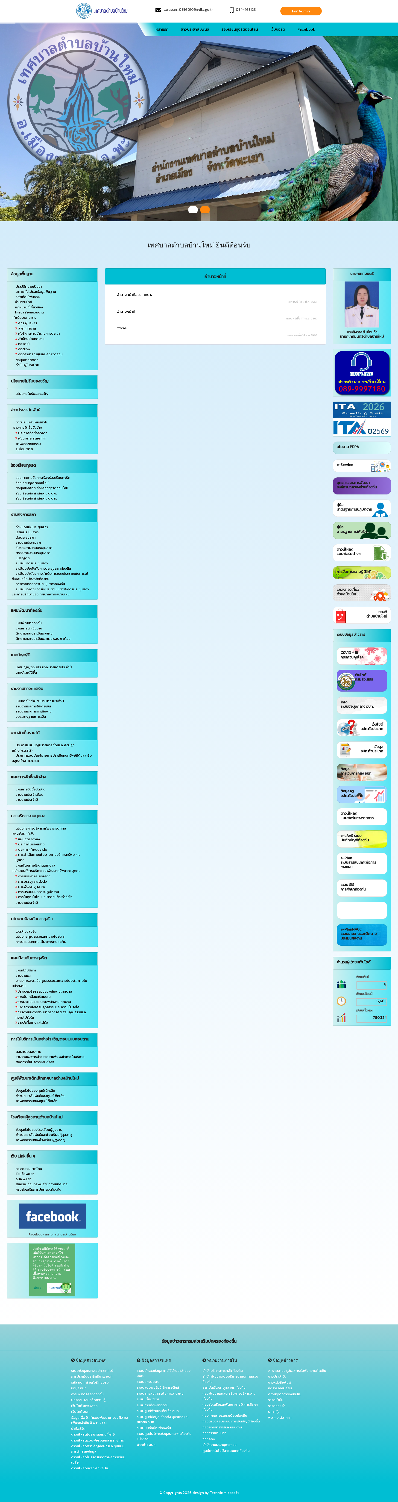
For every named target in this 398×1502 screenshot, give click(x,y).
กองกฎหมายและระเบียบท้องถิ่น (224, 1415)
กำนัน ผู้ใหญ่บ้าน (27, 365)
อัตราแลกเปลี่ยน (280, 1388)
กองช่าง (24, 349)
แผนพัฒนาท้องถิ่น (29, 623)
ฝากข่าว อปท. (146, 1444)
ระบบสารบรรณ (148, 1381)
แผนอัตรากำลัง (29, 839)
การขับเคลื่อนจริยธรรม (34, 996)
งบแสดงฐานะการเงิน (31, 716)
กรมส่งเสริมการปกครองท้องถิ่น (38, 1189)
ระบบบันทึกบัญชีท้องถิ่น (154, 1427)
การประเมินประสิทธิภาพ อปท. (92, 1376)
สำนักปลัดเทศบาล (31, 338)
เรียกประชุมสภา (27, 532)
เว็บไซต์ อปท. (80, 1411)
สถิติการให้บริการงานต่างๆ (35, 1062)
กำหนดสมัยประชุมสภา (32, 527)
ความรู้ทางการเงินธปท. (284, 1394)
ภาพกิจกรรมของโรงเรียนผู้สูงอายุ (40, 1140)
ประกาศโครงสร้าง (31, 844)
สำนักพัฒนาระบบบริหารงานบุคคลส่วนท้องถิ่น (230, 1379)
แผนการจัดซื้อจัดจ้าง (30, 789)
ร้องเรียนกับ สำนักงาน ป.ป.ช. (36, 493)
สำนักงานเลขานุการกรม (219, 1444)
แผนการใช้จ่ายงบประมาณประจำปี (40, 701)
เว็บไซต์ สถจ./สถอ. (84, 1405)
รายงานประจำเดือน (29, 794)
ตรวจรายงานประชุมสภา (33, 552)
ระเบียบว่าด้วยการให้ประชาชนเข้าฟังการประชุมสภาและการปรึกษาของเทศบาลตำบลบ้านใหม (50, 591)
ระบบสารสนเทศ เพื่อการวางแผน (160, 1393)
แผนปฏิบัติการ (26, 970)
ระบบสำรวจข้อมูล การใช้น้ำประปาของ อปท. (163, 1373)
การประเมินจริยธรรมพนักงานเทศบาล (44, 1001)
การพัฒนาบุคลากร (32, 886)
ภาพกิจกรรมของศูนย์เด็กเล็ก (36, 1100)
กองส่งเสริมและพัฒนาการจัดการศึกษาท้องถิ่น (230, 1407)
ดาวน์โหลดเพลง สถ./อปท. (90, 1468)
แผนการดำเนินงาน (29, 628)
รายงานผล (23, 975)
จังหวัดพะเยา (25, 1173)
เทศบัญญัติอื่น (26, 672)
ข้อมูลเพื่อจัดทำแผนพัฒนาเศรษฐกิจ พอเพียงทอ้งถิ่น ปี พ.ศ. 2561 (99, 1420)
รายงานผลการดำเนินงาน (34, 711)
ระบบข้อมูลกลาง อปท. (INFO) (92, 1370)
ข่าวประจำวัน (277, 1376)
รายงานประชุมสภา (29, 542)
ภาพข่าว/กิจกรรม (28, 443)
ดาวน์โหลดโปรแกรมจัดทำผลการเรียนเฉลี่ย (98, 1459)
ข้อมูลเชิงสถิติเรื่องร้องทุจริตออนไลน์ (42, 488)
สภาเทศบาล (27, 328)
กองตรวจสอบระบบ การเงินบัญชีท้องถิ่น (231, 1421)
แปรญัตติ (23, 558)
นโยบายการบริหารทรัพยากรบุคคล (41, 828)
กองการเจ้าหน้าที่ (214, 1433)
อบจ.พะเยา (23, 1179)
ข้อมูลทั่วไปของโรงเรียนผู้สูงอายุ (39, 1129)
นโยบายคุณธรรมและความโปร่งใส (40, 936)
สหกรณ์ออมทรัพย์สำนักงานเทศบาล (41, 1184)
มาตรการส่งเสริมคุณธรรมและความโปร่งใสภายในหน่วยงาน (49, 983)
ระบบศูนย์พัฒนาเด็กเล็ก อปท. (158, 1410)
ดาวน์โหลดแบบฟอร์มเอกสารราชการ (97, 1440)
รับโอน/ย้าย (24, 449)
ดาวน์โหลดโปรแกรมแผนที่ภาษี (93, 1434)
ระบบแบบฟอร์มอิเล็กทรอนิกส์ (158, 1387)
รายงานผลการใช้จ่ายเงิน (33, 706)
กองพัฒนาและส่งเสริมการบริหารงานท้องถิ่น (228, 1396)
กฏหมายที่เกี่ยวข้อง (29, 307)
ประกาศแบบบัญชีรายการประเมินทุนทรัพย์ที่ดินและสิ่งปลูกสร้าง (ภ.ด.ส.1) (52, 758)
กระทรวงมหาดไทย (29, 1168)
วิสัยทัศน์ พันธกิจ (28, 296)
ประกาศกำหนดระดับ (32, 849)
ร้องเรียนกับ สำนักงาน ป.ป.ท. (36, 498)
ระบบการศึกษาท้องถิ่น (152, 1405)
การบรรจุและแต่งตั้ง (32, 881)
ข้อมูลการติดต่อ (26, 359)
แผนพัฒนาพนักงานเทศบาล (35, 865)
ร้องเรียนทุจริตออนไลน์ (239, 29)
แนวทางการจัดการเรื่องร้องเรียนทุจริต (43, 477)
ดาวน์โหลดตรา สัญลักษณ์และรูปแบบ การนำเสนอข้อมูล (98, 1448)
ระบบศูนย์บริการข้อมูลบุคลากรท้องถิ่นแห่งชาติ (164, 1436)
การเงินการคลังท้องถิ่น (87, 1394)
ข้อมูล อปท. (79, 1388)
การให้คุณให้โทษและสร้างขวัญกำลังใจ (45, 896)
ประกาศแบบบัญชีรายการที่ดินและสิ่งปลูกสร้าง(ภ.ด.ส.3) (43, 747)
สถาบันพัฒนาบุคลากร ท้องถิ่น (224, 1387)
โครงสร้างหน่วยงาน (29, 312)
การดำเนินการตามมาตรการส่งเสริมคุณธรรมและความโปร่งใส (51, 1014)
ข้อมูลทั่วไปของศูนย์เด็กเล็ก (35, 1090)
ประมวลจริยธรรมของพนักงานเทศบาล (45, 991)
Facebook (306, 29)
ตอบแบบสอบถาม (28, 1051)
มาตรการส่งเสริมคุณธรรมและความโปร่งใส (48, 1007)
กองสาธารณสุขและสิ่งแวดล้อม (40, 354)
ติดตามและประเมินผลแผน (34, 633)
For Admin (301, 11)
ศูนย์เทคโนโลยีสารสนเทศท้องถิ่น (226, 1450)
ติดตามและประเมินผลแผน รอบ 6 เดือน (43, 638)
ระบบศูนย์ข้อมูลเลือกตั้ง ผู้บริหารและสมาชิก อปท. (163, 1419)
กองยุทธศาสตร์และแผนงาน (222, 1427)
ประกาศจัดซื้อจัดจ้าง (32, 433)
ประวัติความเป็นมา (29, 286)
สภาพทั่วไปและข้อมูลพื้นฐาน (36, 291)
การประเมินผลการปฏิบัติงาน (38, 891)
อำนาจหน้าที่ (23, 301)
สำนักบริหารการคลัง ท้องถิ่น (222, 1370)
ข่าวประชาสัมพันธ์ (195, 29)
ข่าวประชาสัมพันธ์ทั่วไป (32, 422)
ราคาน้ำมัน (275, 1399)
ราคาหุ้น (274, 1411)
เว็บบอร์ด (277, 29)
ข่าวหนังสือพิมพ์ (279, 1382)
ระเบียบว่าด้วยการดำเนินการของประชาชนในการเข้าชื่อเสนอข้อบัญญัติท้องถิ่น (51, 576)
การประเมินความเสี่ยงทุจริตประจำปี (41, 941)
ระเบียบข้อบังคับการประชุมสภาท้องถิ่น (43, 568)
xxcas (121, 328)
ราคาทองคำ (276, 1405)
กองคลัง (24, 343)
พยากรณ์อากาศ (280, 1417)
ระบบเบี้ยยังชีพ (148, 1399)
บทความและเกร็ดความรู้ (88, 1399)
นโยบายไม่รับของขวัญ (32, 393)
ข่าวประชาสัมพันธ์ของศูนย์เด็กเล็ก (40, 1095)
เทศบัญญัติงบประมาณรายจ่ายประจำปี (44, 667)
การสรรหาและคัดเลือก (34, 876)
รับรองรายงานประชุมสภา (34, 547)
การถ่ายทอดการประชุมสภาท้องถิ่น (40, 583)
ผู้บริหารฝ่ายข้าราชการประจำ (39, 333)
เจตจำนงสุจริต (26, 931)
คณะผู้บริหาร (27, 323)
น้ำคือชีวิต (78, 1428)
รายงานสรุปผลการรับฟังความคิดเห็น (298, 1370)
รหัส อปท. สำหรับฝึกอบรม (90, 1382)
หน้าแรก (161, 29)
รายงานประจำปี (27, 799)
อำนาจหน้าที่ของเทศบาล (135, 294)
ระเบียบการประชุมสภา (32, 563)
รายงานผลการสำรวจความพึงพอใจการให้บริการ (50, 1056)
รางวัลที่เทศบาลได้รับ (33, 1022)
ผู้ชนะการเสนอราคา (32, 438)
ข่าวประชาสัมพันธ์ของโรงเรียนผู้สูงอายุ (44, 1134)
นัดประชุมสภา (26, 537)
